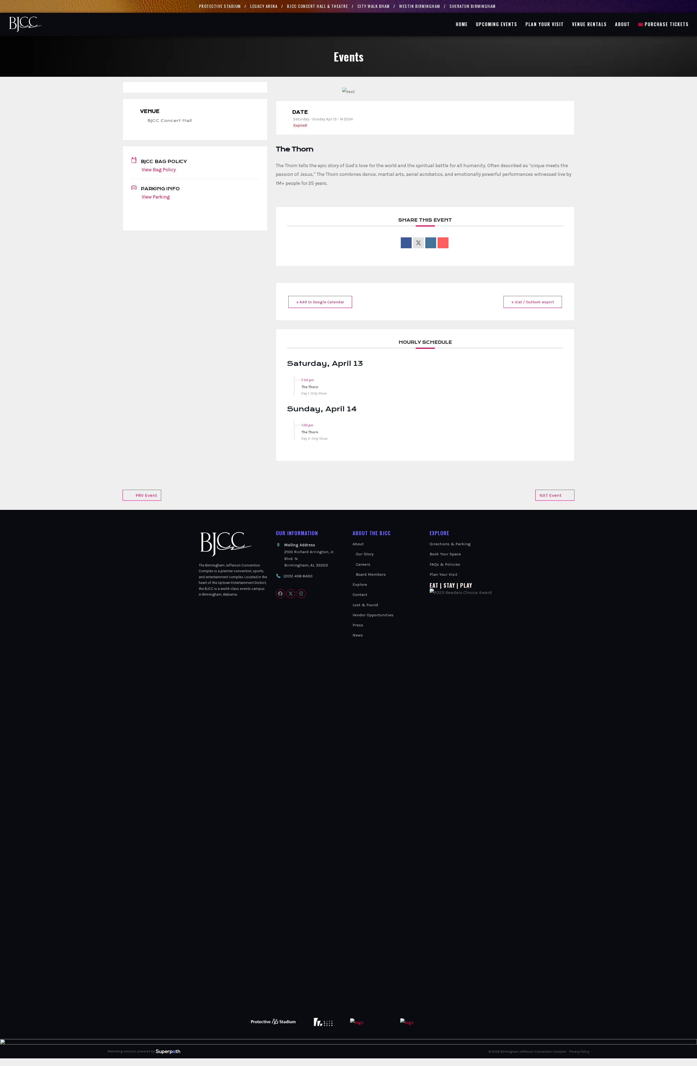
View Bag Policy (159, 170)
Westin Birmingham (419, 6)
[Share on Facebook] (406, 242)
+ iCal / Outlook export (532, 301)
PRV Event (146, 495)
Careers (363, 564)
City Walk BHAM (373, 6)
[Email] (443, 242)
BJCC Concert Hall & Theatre (317, 6)
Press (358, 625)
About (358, 543)
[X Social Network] (418, 242)
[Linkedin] (430, 242)
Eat (434, 585)
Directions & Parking (450, 543)
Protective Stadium (220, 6)
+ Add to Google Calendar (320, 301)
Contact (360, 594)
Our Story (365, 554)
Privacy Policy (579, 1051)
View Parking (156, 197)
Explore (360, 584)
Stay (449, 585)
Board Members (371, 574)
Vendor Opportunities (373, 614)
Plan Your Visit (443, 574)
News (358, 635)
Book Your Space (445, 554)
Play (466, 585)
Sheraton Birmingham (473, 6)
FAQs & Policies (445, 564)
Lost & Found (365, 604)
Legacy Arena (263, 6)
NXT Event (550, 495)
